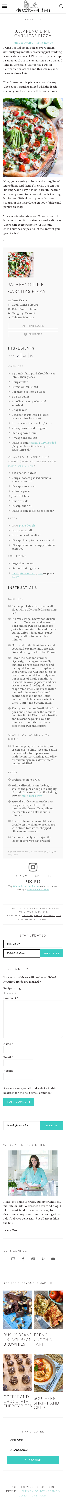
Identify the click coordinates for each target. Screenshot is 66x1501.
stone (15, 576)
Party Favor (25, 912)
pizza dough (27, 525)
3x (31, 355)
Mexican (54, 908)
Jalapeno (49, 915)
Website (8, 1070)
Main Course (40, 908)
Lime (58, 915)
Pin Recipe (35, 334)
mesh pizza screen (24, 573)
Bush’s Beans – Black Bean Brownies (17, 1339)
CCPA (44, 1495)
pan (40, 573)
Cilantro (27, 915)
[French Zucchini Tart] (48, 1310)
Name (8, 1043)
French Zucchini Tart (44, 1339)
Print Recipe (45, 42)
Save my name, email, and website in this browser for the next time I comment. (29, 1090)
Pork (45, 912)
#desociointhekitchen (38, 889)
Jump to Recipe (23, 42)
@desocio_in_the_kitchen (26, 886)
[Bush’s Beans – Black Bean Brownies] (17, 1310)
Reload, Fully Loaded (42, 442)
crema (38, 915)
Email (8, 1057)
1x (17, 355)
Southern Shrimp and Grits (46, 1403)
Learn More (11, 1230)
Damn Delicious (21, 465)
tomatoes (43, 919)
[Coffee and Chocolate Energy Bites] (17, 1372)
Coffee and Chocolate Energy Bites (17, 1401)
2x (24, 355)
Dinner (27, 908)
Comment (10, 998)
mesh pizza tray (31, 795)
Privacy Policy (33, 1491)
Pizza (37, 912)
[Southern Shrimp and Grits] (48, 1373)
